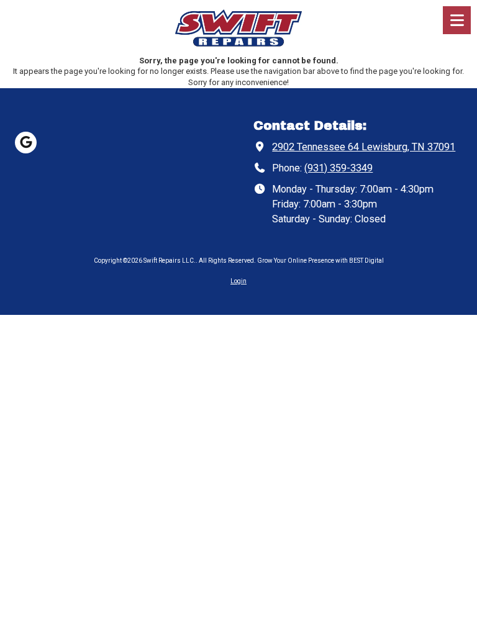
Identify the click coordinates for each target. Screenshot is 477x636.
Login (238, 281)
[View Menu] (457, 20)
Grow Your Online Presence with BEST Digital (320, 260)
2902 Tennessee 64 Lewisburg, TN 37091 (363, 147)
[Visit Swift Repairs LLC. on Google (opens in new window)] (26, 142)
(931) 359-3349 (338, 168)
